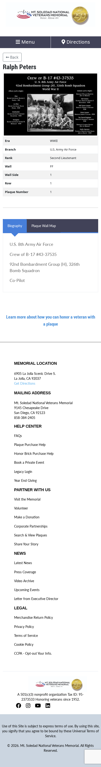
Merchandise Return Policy (33, 617)
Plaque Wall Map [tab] (43, 226)
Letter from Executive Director (36, 599)
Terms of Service (26, 636)
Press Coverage (25, 572)
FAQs (18, 436)
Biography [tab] (15, 226)
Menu (27, 41)
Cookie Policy (23, 644)
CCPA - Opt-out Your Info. (33, 653)
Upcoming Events (26, 590)
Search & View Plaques (30, 535)
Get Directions (24, 383)
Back (14, 57)
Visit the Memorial (27, 499)
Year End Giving (25, 480)
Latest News (23, 563)
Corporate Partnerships (30, 526)
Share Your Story (26, 544)
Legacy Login (23, 472)
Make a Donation (26, 517)
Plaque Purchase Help (30, 445)
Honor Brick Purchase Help (34, 454)
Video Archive (24, 581)
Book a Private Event (29, 462)
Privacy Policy (24, 627)
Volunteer (21, 508)
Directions (77, 41)
